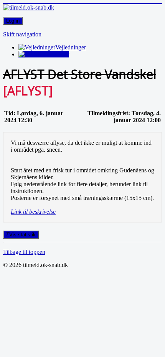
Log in (13, 21)
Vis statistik (22, 234)
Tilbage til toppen (24, 252)
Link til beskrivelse (33, 211)
